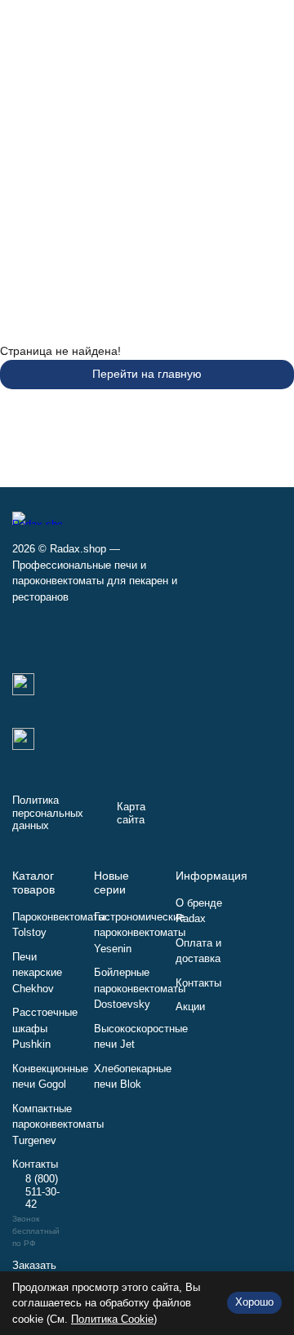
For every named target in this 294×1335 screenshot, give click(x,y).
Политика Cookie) (114, 1319)
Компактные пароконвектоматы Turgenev (58, 1124)
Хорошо (254, 1302)
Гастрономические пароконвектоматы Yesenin (139, 933)
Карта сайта (131, 813)
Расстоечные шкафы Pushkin (45, 1028)
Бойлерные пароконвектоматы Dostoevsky (139, 988)
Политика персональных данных (47, 813)
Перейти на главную (147, 373)
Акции (190, 1006)
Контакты (198, 983)
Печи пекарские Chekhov (37, 973)
